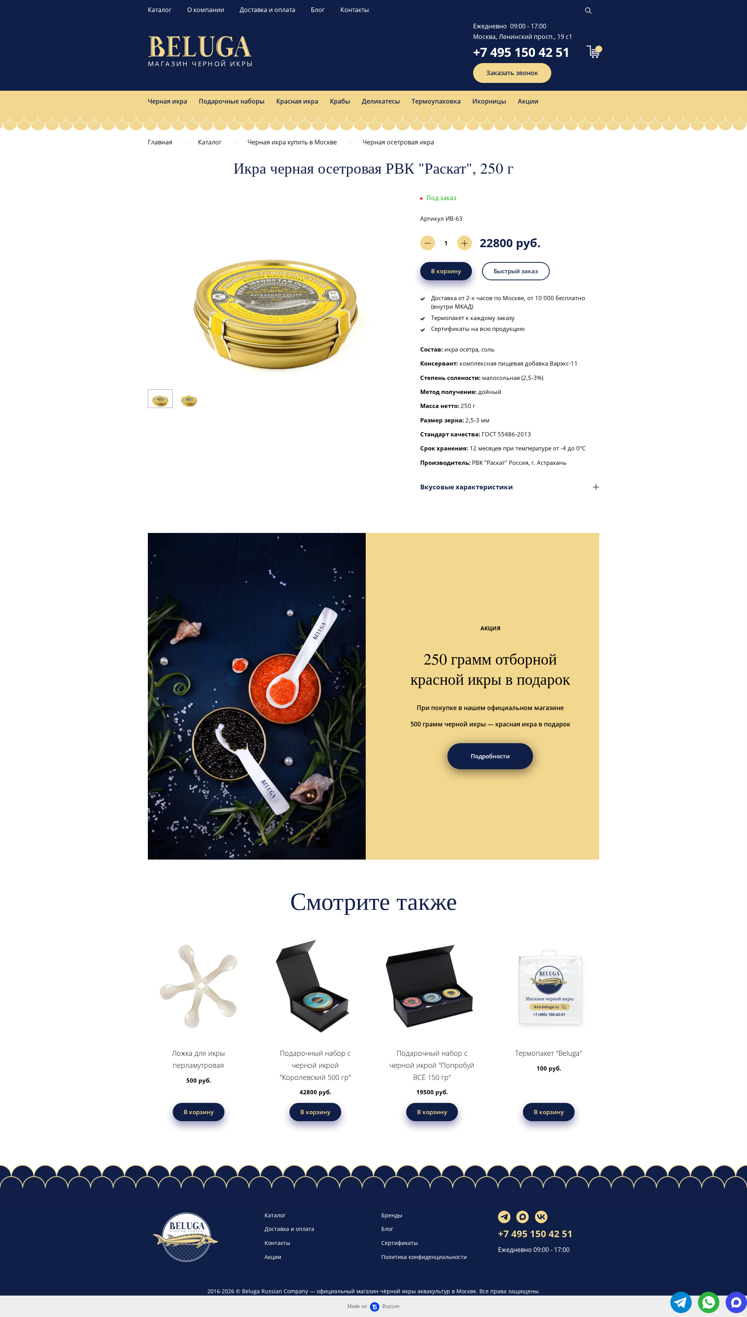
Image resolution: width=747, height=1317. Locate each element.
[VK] (541, 1217)
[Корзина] (592, 52)
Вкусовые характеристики (466, 487)
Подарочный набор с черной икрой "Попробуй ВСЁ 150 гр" (431, 1064)
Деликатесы (381, 101)
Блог (318, 9)
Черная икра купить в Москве (292, 142)
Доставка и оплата (267, 9)
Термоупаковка (436, 101)
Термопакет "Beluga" (548, 1053)
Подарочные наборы (232, 101)
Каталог (160, 9)
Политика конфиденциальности (424, 1257)
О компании (205, 9)
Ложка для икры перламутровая (198, 1059)
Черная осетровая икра (398, 142)
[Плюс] (464, 243)
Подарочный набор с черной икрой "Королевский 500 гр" (315, 1064)
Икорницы (489, 101)
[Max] (522, 1217)
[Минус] (427, 243)
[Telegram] (504, 1217)
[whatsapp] (708, 1302)
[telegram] (681, 1302)
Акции (528, 101)
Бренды (391, 1215)
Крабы (340, 101)
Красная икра (297, 101)
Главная (160, 142)
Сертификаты (399, 1243)
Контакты (354, 9)
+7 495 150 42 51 (521, 52)
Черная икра (167, 101)
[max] (736, 1302)
